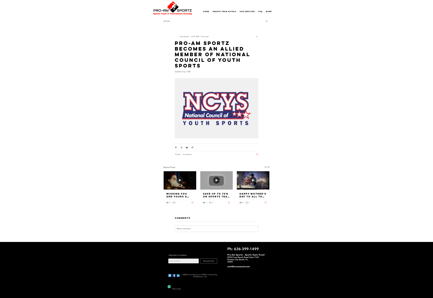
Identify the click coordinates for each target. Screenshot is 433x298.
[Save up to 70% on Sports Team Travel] (216, 180)
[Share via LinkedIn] (187, 147)
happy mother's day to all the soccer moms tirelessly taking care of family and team (253, 195)
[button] (267, 21)
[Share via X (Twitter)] (181, 147)
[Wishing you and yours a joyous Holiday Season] (180, 180)
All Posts (167, 21)
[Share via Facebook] (176, 147)
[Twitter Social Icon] (169, 275)
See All (267, 167)
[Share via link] (192, 147)
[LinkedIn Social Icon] (178, 275)
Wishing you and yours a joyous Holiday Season (179, 195)
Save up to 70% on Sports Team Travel (216, 195)
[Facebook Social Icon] (174, 275)
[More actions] (257, 36)
